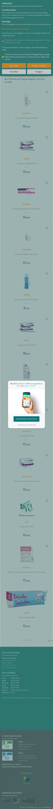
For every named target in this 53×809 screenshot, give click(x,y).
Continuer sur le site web (27, 425)
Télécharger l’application (26, 419)
